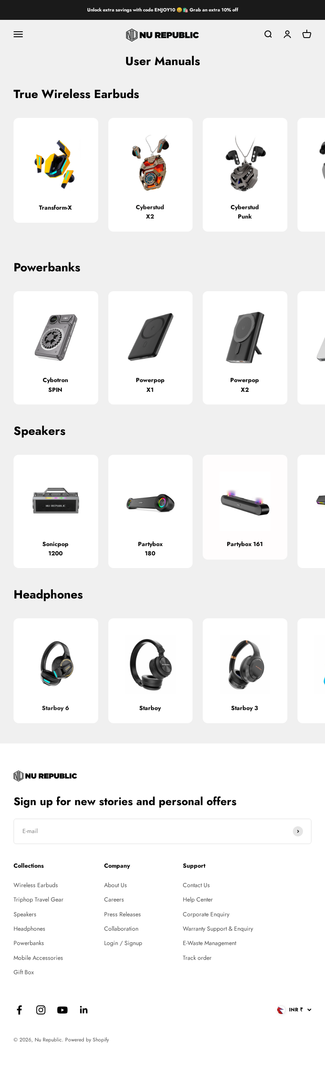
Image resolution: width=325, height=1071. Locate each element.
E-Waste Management (209, 943)
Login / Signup (123, 943)
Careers (114, 899)
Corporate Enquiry (206, 914)
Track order (197, 958)
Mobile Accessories (38, 958)
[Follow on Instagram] (41, 1010)
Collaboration (121, 928)
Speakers (25, 914)
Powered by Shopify (87, 1040)
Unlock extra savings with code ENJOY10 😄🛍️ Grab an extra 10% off (162, 9)
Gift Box (24, 972)
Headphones (29, 928)
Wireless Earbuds (36, 885)
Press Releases (122, 914)
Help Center (198, 899)
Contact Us (196, 885)
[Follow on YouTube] (62, 1010)
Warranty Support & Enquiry (218, 928)
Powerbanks (29, 943)
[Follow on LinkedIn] (84, 1010)
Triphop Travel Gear (38, 899)
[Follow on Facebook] (19, 1010)
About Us (115, 885)
